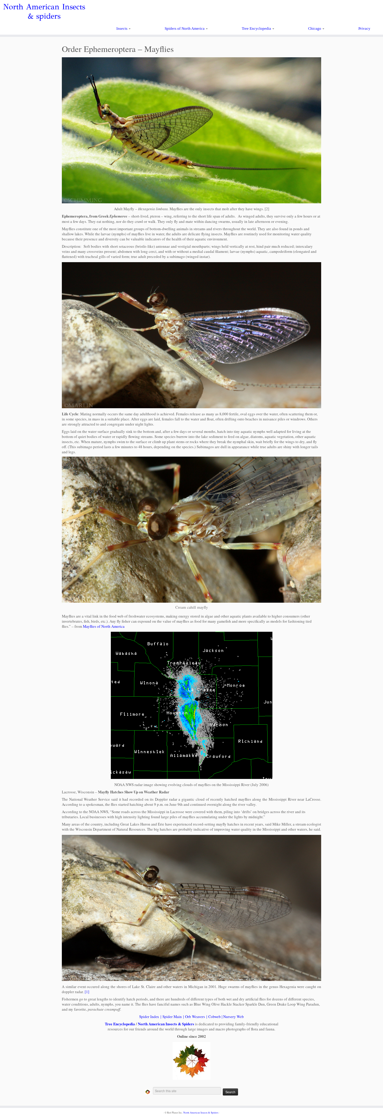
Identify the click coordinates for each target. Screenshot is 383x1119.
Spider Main (172, 1016)
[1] (87, 991)
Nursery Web (233, 1016)
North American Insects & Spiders (166, 1024)
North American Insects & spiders (44, 11)
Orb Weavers (195, 1016)
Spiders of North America (185, 28)
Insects (122, 28)
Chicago (315, 28)
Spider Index (149, 1016)
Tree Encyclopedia (257, 28)
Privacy (364, 28)
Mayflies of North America (104, 626)
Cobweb (214, 1016)
